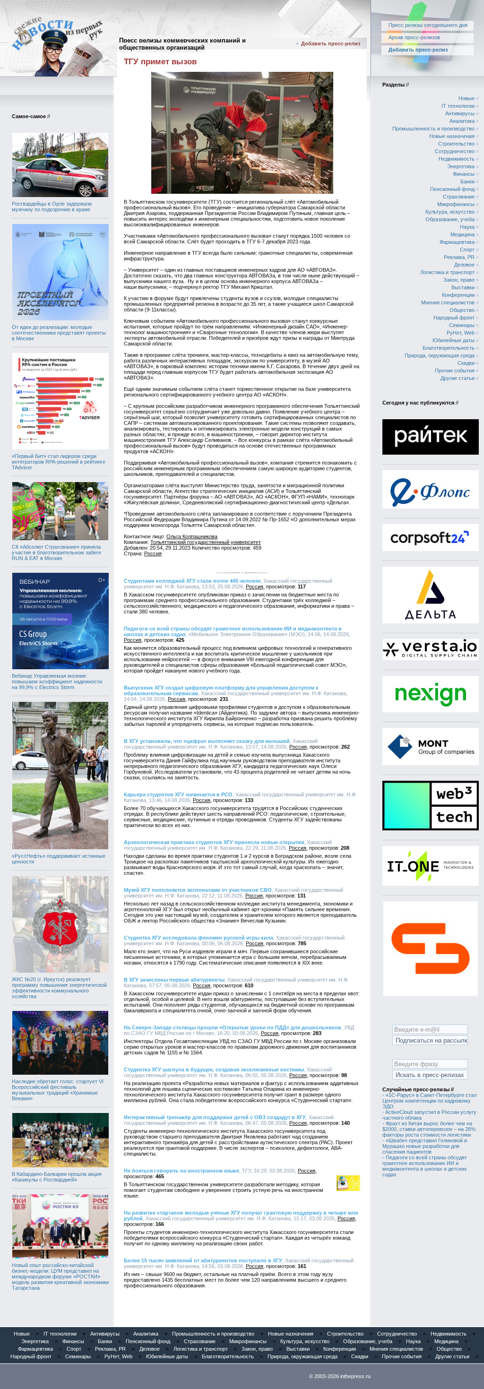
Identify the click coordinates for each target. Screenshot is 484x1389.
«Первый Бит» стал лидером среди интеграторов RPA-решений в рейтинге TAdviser (58, 461)
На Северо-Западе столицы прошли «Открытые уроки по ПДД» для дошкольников (232, 1027)
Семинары (462, 325)
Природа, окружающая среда (440, 355)
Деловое (464, 264)
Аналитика (462, 121)
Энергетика (461, 166)
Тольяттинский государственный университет (205, 542)
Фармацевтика (457, 242)
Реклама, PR (459, 257)
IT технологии (458, 106)
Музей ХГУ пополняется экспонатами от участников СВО (198, 890)
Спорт (467, 249)
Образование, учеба (450, 219)
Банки (467, 181)
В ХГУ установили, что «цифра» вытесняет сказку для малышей (207, 741)
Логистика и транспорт (447, 272)
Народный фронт (454, 317)
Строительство (456, 144)
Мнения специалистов (448, 302)
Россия (153, 553)
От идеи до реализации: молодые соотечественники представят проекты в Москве (59, 332)
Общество (462, 310)
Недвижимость (457, 159)
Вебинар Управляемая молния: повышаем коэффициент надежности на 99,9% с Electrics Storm (57, 681)
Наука (467, 227)
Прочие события (455, 370)
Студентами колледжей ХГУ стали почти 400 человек (192, 581)
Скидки (466, 363)
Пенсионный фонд (452, 189)
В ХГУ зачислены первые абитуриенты (174, 980)
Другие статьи (458, 378)
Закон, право (459, 280)
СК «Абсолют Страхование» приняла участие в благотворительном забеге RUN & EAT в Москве (56, 552)
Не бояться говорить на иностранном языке (181, 1170)
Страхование (459, 196)
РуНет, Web (461, 333)
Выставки (463, 287)
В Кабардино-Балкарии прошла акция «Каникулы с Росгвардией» (57, 1176)
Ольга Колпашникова (191, 536)
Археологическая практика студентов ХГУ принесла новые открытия (214, 842)
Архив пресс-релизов (414, 37)
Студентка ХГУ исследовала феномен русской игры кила (198, 937)
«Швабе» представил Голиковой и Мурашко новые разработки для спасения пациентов (424, 1146)
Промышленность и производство (433, 128)
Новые (466, 98)
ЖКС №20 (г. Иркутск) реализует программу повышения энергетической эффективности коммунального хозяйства (59, 987)
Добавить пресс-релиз (330, 43)
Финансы (464, 174)
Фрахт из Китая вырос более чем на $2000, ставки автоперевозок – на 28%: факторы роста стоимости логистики (429, 1129)
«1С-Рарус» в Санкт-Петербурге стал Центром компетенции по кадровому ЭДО (429, 1100)
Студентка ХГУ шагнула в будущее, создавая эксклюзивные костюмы (214, 1069)
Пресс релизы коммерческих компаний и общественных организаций (182, 44)
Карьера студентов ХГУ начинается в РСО (178, 794)
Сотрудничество (455, 151)
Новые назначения (452, 136)
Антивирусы (460, 113)
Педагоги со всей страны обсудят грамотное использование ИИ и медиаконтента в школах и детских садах (424, 1166)
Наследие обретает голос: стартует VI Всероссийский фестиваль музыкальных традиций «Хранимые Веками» (58, 1089)
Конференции (458, 295)
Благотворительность (449, 348)
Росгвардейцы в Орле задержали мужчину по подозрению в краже (52, 206)
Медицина (462, 234)
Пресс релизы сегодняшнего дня (428, 25)
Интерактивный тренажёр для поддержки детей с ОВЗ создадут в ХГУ (215, 1117)
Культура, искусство (450, 212)
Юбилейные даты (453, 340)
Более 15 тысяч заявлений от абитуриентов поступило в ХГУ (203, 1260)
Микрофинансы (456, 204)
